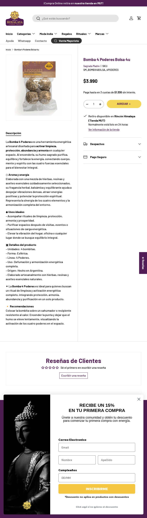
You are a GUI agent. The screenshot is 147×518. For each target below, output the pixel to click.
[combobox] (75, 18)
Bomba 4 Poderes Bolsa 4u (26, 49)
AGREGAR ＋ (124, 103)
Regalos (67, 33)
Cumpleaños (67, 470)
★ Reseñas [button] (143, 263)
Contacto (41, 40)
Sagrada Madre (91, 66)
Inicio (9, 33)
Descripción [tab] (13, 133)
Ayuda (10, 40)
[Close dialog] (139, 399)
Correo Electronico (72, 440)
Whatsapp (24, 40)
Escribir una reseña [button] (73, 375)
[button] (139, 18)
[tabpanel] (39, 233)
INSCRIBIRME (97, 489)
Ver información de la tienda (103, 129)
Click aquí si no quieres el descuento (97, 507)
